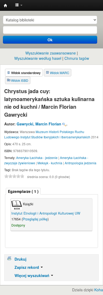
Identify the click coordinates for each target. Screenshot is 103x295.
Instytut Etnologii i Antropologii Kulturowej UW (5, 5)
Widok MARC (59, 72)
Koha (98, 289)
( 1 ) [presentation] (23, 191)
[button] (18, 5)
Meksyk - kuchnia (50, 163)
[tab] (23, 191)
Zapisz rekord (27, 267)
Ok (50, 39)
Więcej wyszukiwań (32, 275)
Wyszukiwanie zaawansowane (50, 53)
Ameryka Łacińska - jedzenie (37, 157)
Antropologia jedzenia (80, 163)
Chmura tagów (76, 58)
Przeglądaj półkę (35, 219)
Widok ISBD (19, 80)
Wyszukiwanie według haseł (37, 58)
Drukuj (20, 259)
